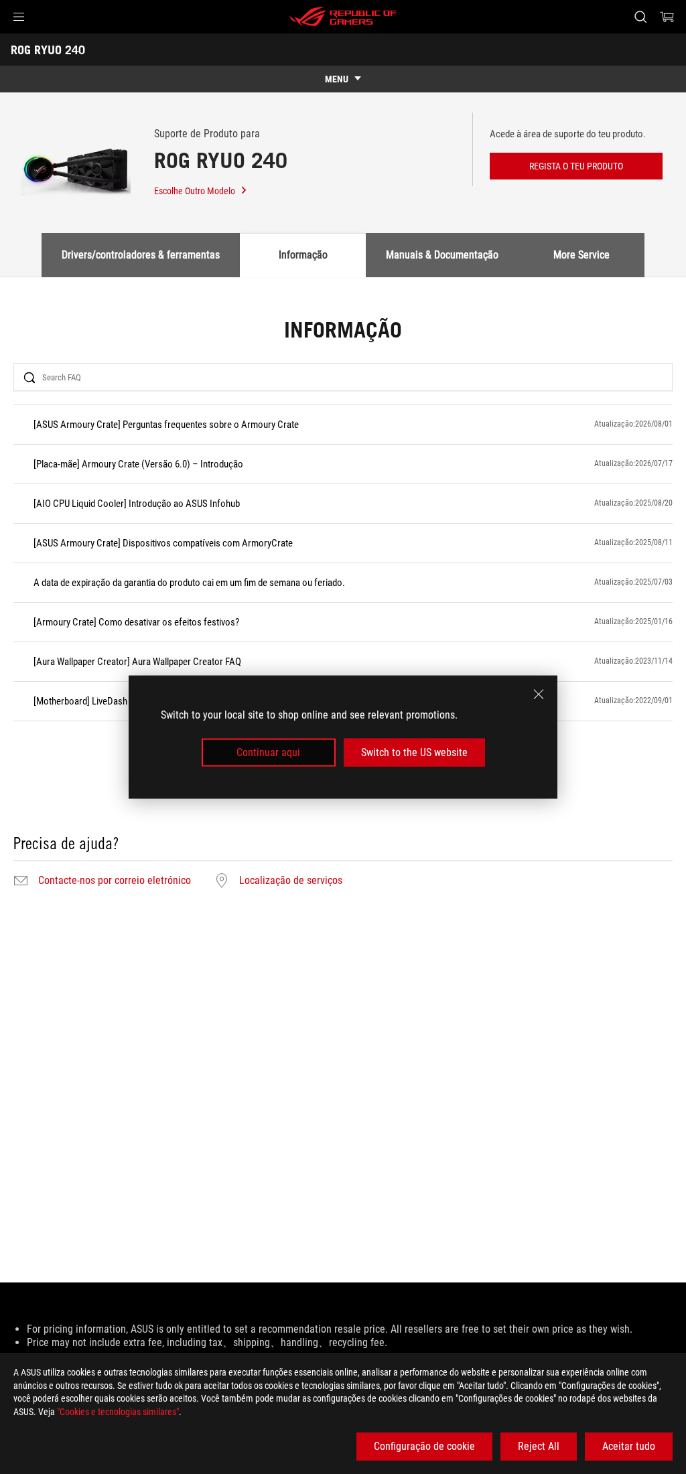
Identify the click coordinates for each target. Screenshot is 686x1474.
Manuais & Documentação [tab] (442, 254)
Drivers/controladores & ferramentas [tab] (141, 254)
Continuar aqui (268, 752)
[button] (19, 17)
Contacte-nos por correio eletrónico (114, 881)
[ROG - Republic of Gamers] (343, 17)
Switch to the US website (414, 752)
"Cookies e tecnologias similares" (118, 1411)
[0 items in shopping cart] (667, 16)
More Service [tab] (581, 254)
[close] (539, 694)
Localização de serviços (290, 881)
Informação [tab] (303, 254)
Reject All (538, 1446)
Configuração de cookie (424, 1446)
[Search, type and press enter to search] (640, 16)
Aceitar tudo (628, 1446)
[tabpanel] (343, 605)
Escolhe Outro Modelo (194, 191)
